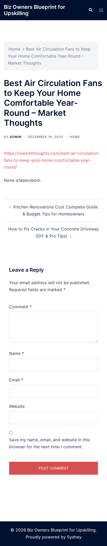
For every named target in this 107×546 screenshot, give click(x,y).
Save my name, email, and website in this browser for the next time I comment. (49, 443)
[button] (90, 10)
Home (14, 49)
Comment (20, 306)
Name (16, 353)
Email (16, 379)
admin (16, 137)
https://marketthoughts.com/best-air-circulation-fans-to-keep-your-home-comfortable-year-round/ (52, 160)
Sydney (74, 537)
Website (17, 406)
